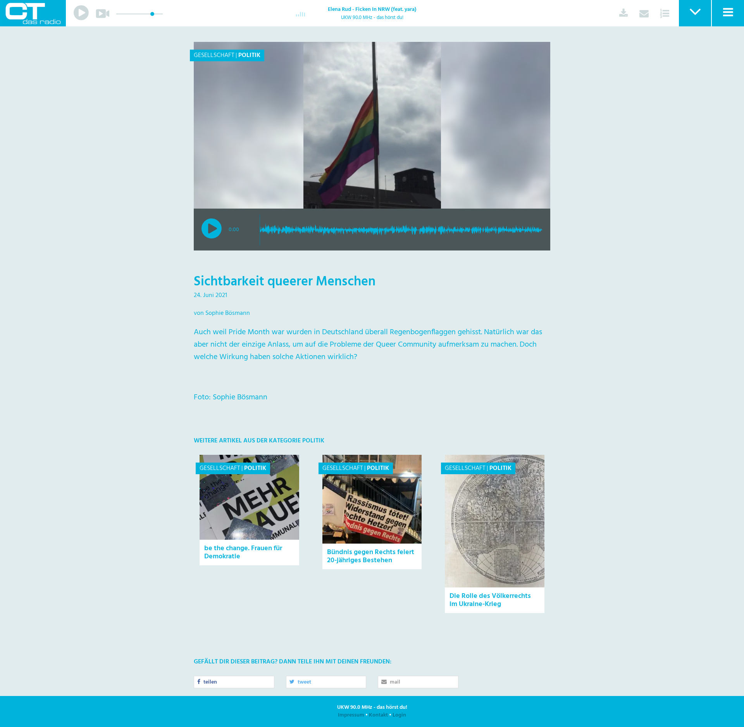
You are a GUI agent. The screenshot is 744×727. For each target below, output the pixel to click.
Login (399, 715)
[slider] (152, 14)
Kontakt (378, 715)
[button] (694, 13)
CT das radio (33, 13)
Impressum (351, 715)
